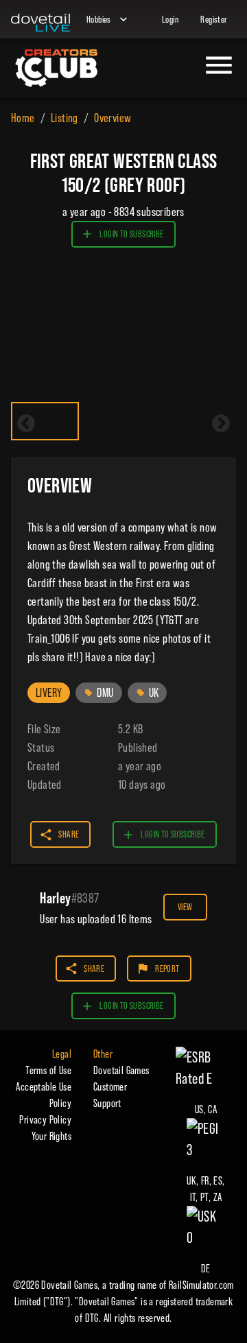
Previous (26, 423)
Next (221, 423)
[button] (48, 692)
